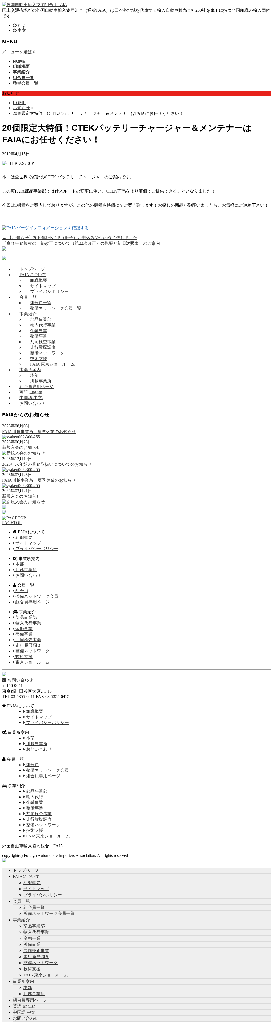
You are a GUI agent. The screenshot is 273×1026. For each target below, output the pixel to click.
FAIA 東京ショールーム (52, 364)
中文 (21, 30)
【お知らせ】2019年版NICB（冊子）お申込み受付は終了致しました (69, 237)
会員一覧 (28, 297)
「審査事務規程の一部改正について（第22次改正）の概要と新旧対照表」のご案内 (83, 243)
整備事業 (38, 336)
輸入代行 (34, 797)
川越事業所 (40, 381)
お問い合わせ (32, 403)
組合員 (21, 590)
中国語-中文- (31, 397)
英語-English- (31, 392)
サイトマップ (43, 286)
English (23, 25)
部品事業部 (40, 319)
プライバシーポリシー (36, 548)
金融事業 (38, 330)
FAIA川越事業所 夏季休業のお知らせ (39, 431)
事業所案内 (30, 369)
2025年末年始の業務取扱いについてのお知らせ (47, 464)
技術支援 (38, 358)
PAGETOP (12, 522)
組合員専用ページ (36, 386)
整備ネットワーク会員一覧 (55, 308)
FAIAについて (32, 274)
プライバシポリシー (49, 291)
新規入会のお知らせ (21, 447)
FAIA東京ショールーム (47, 836)
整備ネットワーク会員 (36, 596)
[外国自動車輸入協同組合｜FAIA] (34, 4)
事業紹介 (28, 314)
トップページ (32, 269)
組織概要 (38, 280)
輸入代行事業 (43, 325)
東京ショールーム (32, 662)
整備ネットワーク (47, 353)
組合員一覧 (40, 302)
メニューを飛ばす (19, 52)
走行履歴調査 (43, 347)
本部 (34, 375)
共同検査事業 (43, 342)
